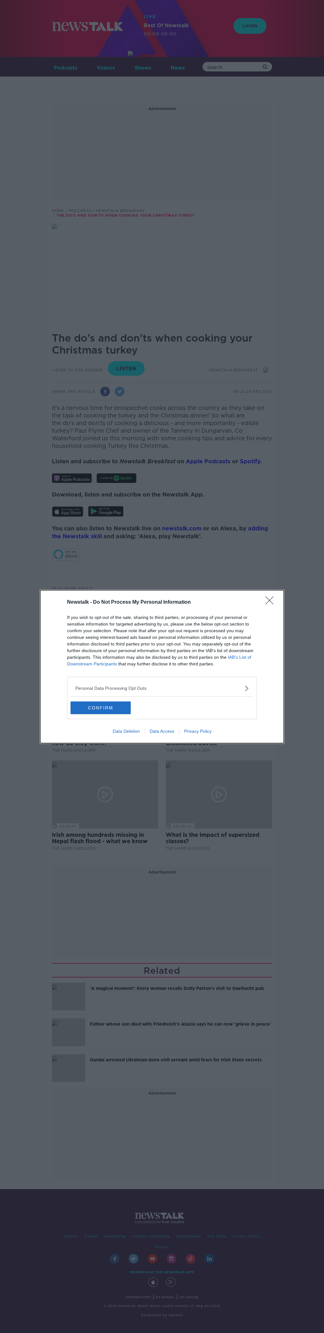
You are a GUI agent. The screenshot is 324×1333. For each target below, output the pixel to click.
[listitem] (162, 688)
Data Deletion (126, 731)
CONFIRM (100, 707)
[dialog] (162, 666)
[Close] (271, 602)
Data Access (162, 731)
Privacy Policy (198, 731)
